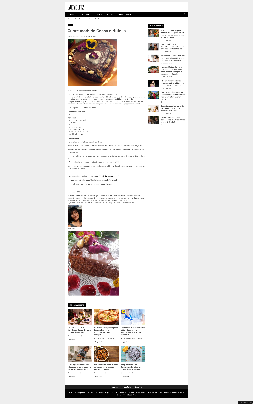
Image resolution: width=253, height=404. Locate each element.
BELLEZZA (89, 14)
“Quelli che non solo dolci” (109, 176)
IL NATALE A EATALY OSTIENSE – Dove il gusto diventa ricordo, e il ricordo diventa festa (79, 330)
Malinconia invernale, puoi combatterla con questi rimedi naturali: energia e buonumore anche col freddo (172, 33)
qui (115, 180)
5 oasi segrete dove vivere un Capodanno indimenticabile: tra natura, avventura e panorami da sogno (173, 95)
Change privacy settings (245, 402)
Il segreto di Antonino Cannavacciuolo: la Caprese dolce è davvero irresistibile (131, 367)
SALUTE (99, 14)
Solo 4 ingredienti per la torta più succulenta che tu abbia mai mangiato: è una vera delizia (79, 367)
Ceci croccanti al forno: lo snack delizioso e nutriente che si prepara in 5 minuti (106, 367)
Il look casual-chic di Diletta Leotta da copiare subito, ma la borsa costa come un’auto (172, 83)
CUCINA (120, 14)
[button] (184, 14)
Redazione (114, 387)
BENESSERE (109, 14)
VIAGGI (128, 14)
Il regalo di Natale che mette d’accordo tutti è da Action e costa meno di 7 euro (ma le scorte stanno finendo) (171, 70)
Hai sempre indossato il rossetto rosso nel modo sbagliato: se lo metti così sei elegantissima (173, 58)
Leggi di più (72, 339)
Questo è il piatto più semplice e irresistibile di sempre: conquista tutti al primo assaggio (106, 331)
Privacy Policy (126, 387)
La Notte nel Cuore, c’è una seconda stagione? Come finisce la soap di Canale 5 (173, 119)
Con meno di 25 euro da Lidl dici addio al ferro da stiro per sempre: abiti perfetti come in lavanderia (133, 331)
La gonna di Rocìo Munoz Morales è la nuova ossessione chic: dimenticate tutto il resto (172, 46)
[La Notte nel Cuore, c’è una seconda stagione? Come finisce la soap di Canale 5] (153, 120)
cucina (70, 25)
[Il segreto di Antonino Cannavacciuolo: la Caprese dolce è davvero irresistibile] (133, 354)
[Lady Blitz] (76, 7)
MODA (80, 14)
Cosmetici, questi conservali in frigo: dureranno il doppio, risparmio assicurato (172, 108)
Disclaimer (139, 387)
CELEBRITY (71, 14)
